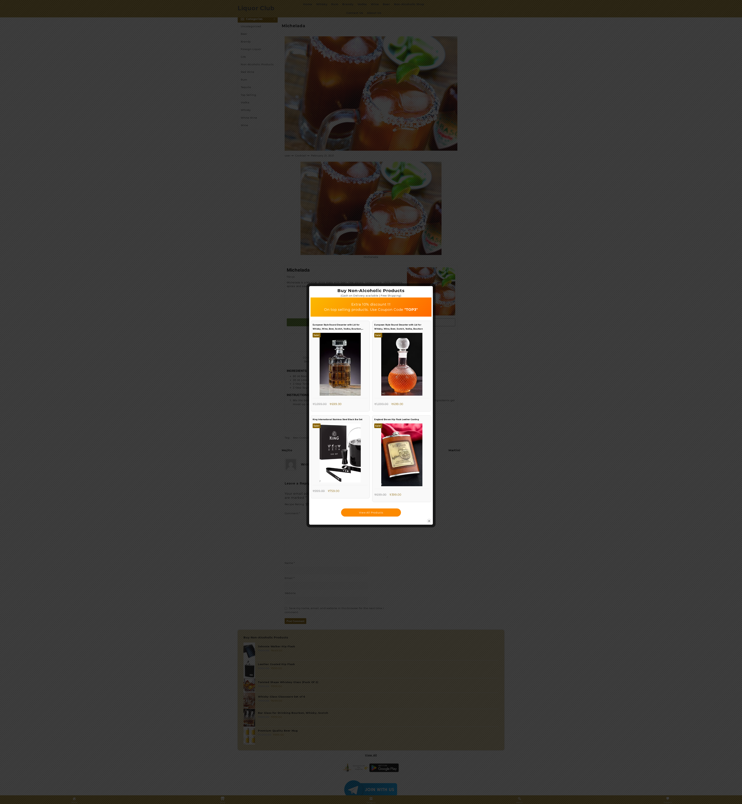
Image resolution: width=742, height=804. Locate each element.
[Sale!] (340, 365)
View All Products (371, 512)
